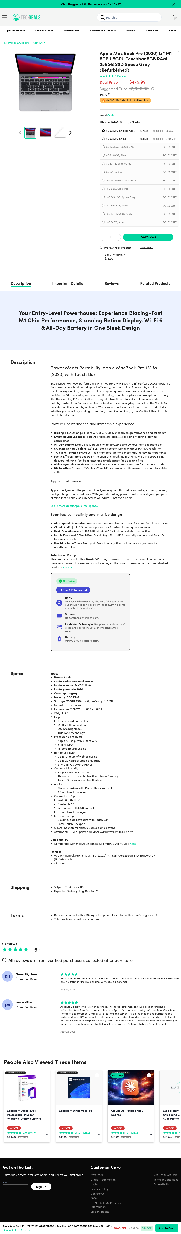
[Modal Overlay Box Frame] (90, 617)
